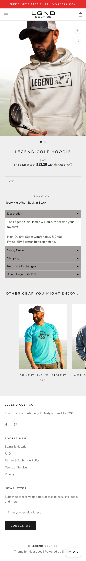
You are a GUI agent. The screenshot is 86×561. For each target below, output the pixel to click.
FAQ (8, 454)
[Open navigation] (6, 14)
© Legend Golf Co (43, 546)
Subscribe (21, 525)
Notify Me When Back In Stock (25, 203)
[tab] (43, 214)
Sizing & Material (16, 447)
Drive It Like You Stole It (43, 375)
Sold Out (43, 195)
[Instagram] (15, 424)
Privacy (10, 474)
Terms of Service (16, 467)
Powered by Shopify (58, 552)
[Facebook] (6, 424)
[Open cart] (80, 15)
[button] (43, 165)
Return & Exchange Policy (22, 460)
